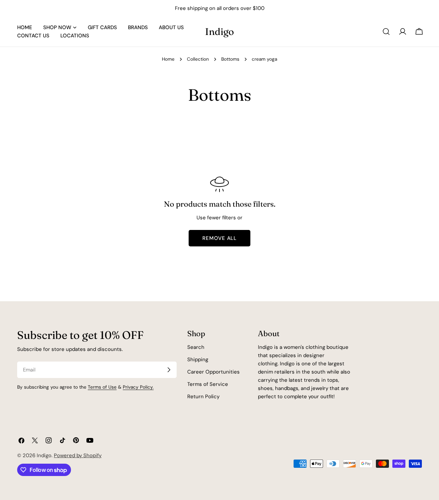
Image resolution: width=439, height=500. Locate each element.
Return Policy (203, 396)
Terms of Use (102, 387)
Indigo (219, 31)
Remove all (219, 238)
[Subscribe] (169, 370)
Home (168, 59)
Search (195, 347)
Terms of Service (207, 384)
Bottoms (230, 59)
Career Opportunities (213, 371)
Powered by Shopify (78, 455)
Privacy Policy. (138, 387)
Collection (198, 59)
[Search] (386, 31)
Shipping (197, 359)
